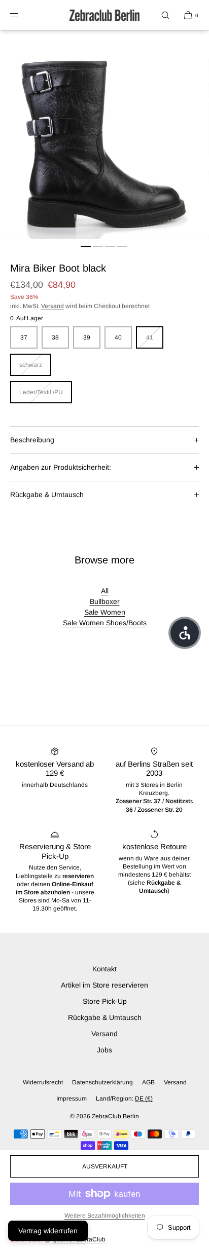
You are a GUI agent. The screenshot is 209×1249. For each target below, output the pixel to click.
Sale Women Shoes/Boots (105, 623)
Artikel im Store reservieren (104, 985)
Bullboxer (105, 601)
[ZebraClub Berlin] (104, 15)
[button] (165, 15)
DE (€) (144, 1098)
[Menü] (22, 15)
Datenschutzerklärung (102, 1082)
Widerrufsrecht (43, 1082)
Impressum (71, 1098)
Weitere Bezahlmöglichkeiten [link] (104, 1215)
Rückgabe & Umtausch (47, 494)
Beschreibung (32, 440)
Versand (52, 306)
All (105, 591)
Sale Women (104, 612)
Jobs (104, 1050)
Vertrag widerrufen (48, 1231)
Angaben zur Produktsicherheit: (60, 467)
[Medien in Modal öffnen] (104, 134)
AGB (148, 1082)
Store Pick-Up (105, 1001)
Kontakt (104, 969)
